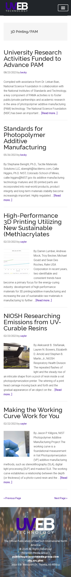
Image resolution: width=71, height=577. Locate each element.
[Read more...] (49, 113)
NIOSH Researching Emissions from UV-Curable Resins (32, 322)
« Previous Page (12, 498)
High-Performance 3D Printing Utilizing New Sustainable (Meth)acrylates (33, 225)
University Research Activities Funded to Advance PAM (33, 58)
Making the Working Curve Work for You (33, 413)
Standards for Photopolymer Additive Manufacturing (25, 138)
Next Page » (60, 498)
